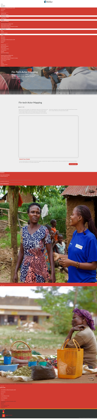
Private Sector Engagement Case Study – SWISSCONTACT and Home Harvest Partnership (17, 283)
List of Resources (3, 18)
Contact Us (2, 34)
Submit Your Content (4, 64)
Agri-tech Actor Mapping (5, 21)
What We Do (3, 6)
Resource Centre (3, 47)
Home (2, 4)
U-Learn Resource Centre (5, 17)
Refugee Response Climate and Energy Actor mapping (9, 26)
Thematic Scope (3, 13)
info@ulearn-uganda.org (4, 176)
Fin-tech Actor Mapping (4, 22)
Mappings (2, 51)
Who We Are (3, 5)
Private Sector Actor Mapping (5, 59)
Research (2, 10)
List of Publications (4, 406)
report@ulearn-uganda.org (4, 181)
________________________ (4, 43)
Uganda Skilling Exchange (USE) (6, 25)
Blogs (2, 30)
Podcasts (2, 31)
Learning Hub (3, 9)
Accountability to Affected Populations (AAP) (8, 8)
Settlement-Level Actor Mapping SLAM (7, 55)
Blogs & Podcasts (3, 29)
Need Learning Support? (4, 14)
